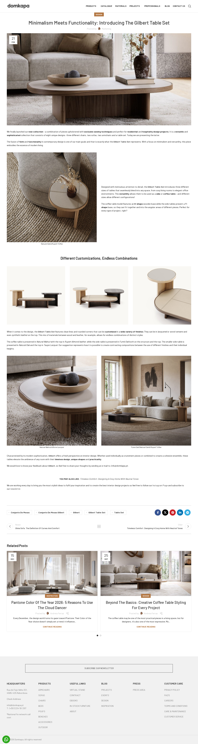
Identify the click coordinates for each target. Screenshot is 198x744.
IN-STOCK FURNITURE (80, 706)
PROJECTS (106, 690)
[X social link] (165, 512)
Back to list (99, 526)
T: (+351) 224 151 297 (16, 708)
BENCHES (43, 716)
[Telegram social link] (187, 512)
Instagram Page (160, 485)
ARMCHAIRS (44, 690)
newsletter (15, 488)
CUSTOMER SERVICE (173, 716)
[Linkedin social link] (180, 512)
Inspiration (52, 596)
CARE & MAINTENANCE (175, 711)
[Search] (190, 6)
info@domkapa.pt (15, 705)
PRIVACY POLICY (172, 690)
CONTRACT (75, 695)
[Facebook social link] (158, 512)
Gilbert (76, 512)
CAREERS (168, 700)
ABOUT (73, 711)
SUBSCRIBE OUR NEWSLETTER (99, 668)
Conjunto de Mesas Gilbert (51, 512)
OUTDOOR (43, 727)
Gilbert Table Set (96, 512)
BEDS (40, 706)
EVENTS (105, 695)
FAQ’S (167, 695)
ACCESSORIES (45, 722)
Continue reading (52, 627)
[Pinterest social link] (173, 512)
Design (99, 14)
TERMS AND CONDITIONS (175, 706)
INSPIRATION (107, 706)
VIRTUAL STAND (77, 690)
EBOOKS (74, 700)
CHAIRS (42, 700)
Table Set (119, 512)
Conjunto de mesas (20, 512)
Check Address (14, 699)
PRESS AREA (139, 690)
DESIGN (104, 700)
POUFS (41, 711)
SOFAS (41, 695)
